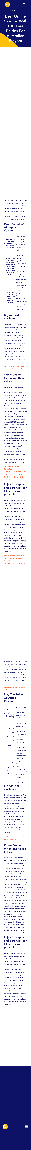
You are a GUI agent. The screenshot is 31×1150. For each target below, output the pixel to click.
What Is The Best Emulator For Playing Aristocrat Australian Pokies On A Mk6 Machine (14, 558)
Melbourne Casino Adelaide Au (14, 564)
